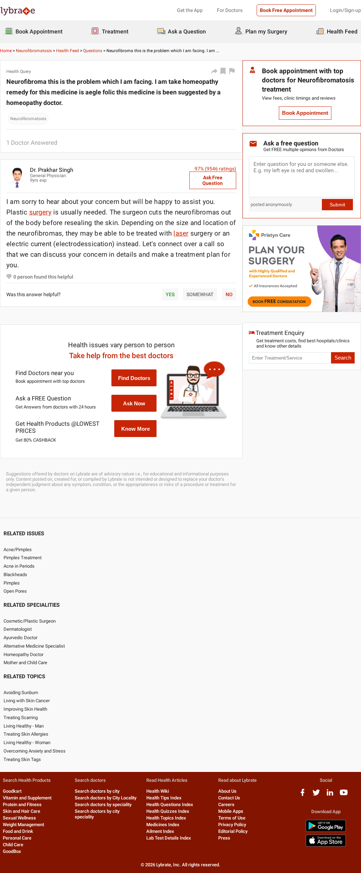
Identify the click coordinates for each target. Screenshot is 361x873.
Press (224, 838)
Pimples (12, 583)
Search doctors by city (97, 791)
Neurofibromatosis (34, 50)
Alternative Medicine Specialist (34, 646)
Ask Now (134, 403)
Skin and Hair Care (21, 811)
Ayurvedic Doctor (20, 637)
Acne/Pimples (18, 549)
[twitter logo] (316, 795)
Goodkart (12, 791)
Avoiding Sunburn (21, 692)
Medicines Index (162, 824)
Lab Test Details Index (168, 838)
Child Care (13, 844)
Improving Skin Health (25, 709)
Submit (337, 204)
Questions (92, 50)
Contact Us (229, 797)
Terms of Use (231, 818)
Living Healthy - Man (24, 726)
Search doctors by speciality (103, 804)
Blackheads (15, 574)
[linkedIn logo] (330, 795)
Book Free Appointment (286, 10)
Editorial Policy (232, 831)
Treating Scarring (21, 717)
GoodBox (12, 851)
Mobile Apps (230, 811)
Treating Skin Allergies (26, 734)
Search (343, 358)
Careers (226, 804)
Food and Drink (18, 831)
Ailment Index (160, 831)
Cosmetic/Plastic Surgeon (30, 621)
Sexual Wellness (19, 818)
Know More (135, 429)
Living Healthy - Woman (27, 742)
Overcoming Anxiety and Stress (35, 751)
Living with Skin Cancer (27, 700)
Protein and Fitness (22, 804)
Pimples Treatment (23, 557)
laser (180, 233)
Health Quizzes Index (167, 811)
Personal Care (17, 838)
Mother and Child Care (25, 662)
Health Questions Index (169, 804)
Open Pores (15, 591)
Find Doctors (134, 378)
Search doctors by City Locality (105, 797)
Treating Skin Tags (22, 759)
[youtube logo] (343, 795)
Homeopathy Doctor (23, 654)
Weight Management (23, 824)
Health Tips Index (164, 797)
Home (6, 50)
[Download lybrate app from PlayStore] (325, 830)
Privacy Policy (232, 824)
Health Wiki (157, 791)
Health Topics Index (166, 818)
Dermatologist (18, 629)
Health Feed (67, 50)
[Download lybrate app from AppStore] (325, 845)
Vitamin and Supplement (27, 797)
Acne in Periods (19, 566)
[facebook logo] (302, 795)
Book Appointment (305, 113)
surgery (40, 212)
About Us (227, 791)
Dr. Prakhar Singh (51, 170)
